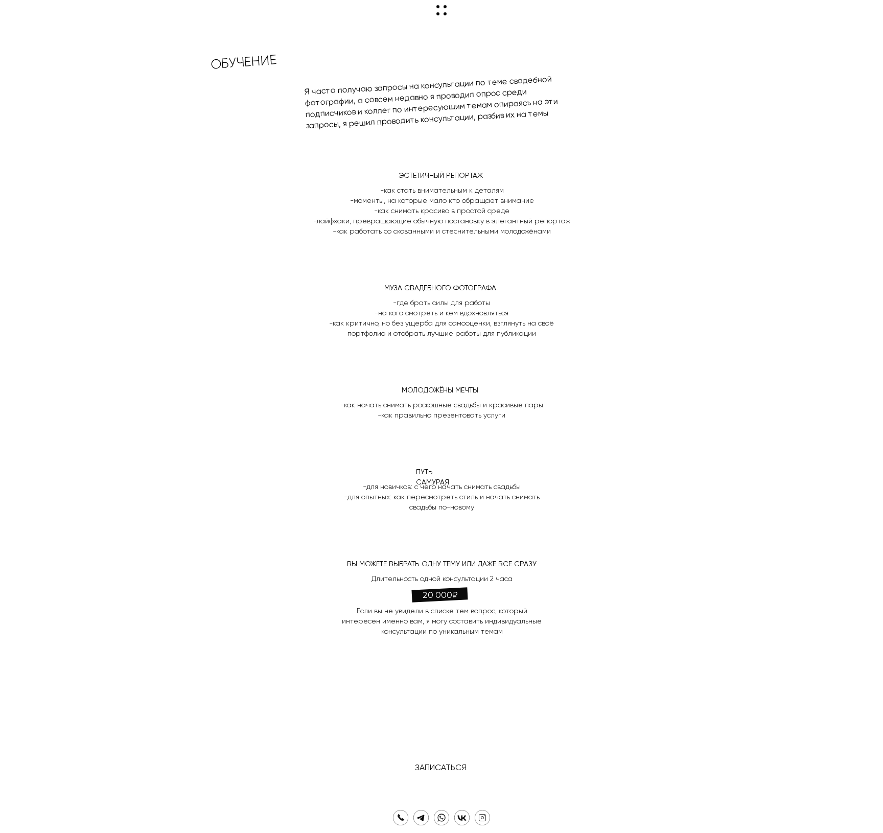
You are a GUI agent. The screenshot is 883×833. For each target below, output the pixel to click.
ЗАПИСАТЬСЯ (441, 768)
